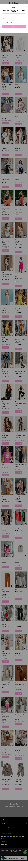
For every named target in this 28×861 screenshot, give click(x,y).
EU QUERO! (14, 26)
